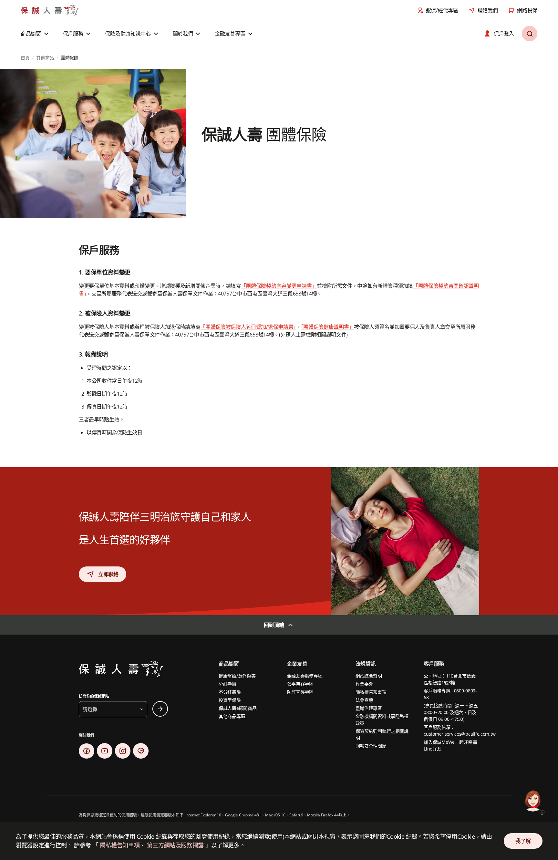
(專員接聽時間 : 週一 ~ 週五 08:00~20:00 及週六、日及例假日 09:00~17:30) (451, 712)
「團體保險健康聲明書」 (327, 326)
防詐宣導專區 (300, 692)
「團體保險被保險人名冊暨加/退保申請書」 (248, 326)
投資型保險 (230, 700)
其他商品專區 (232, 716)
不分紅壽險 (230, 692)
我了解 (523, 840)
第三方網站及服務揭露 (175, 845)
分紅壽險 (227, 684)
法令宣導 (364, 700)
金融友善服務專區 (305, 676)
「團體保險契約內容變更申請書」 (279, 285)
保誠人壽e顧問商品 (237, 708)
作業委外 (364, 684)
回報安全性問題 (371, 746)
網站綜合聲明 (369, 676)
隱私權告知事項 (371, 692)
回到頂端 (274, 624)
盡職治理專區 (369, 708)
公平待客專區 (300, 684)
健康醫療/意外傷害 (237, 676)
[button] (35, 33)
